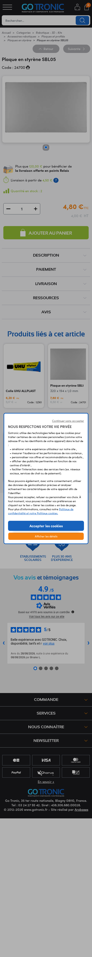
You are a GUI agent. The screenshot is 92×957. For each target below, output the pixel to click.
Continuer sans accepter (68, 421)
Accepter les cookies (46, 525)
